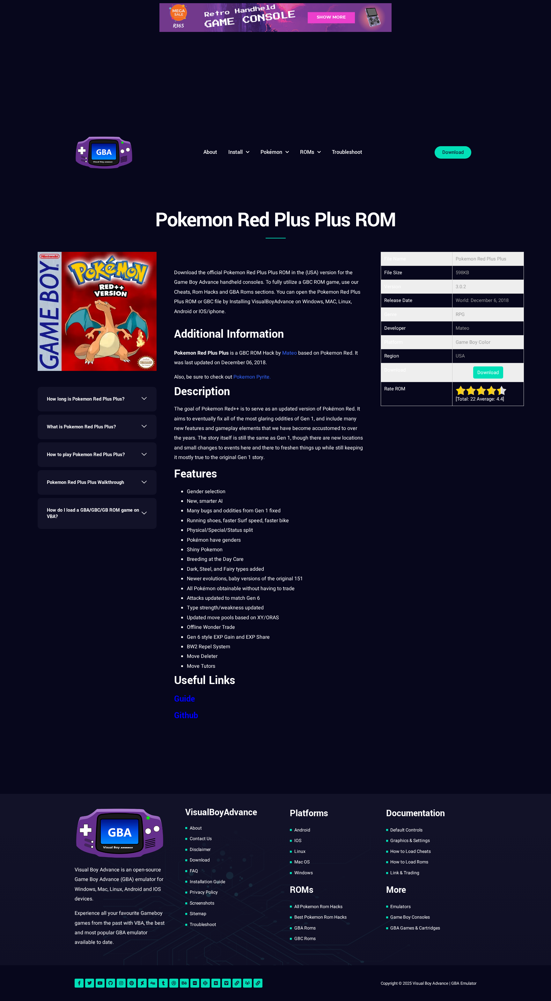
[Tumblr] (163, 983)
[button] (97, 399)
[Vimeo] (226, 983)
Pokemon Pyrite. (252, 377)
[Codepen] (205, 983)
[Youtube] (100, 983)
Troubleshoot (347, 152)
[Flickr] (194, 983)
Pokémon (271, 152)
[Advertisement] (275, 83)
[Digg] (152, 983)
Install (235, 152)
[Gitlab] (247, 983)
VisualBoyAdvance (273, 301)
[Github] (110, 983)
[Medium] (215, 983)
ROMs (307, 152)
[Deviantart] (142, 983)
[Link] (236, 983)
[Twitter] (89, 983)
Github (186, 715)
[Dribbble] (173, 983)
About (210, 152)
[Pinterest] (131, 983)
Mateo (289, 353)
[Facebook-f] (79, 983)
